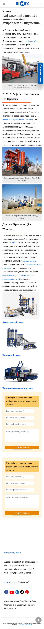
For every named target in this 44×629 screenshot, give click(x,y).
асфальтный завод (33, 41)
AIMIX (15, 243)
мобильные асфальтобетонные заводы (18, 120)
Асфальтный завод (12, 322)
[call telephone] (41, 4)
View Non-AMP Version (25, 624)
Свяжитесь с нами (41, 73)
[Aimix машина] (22, 4)
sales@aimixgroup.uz (12, 552)
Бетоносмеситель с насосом (17, 388)
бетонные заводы (28, 261)
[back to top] (38, 620)
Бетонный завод (11, 355)
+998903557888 (10, 582)
